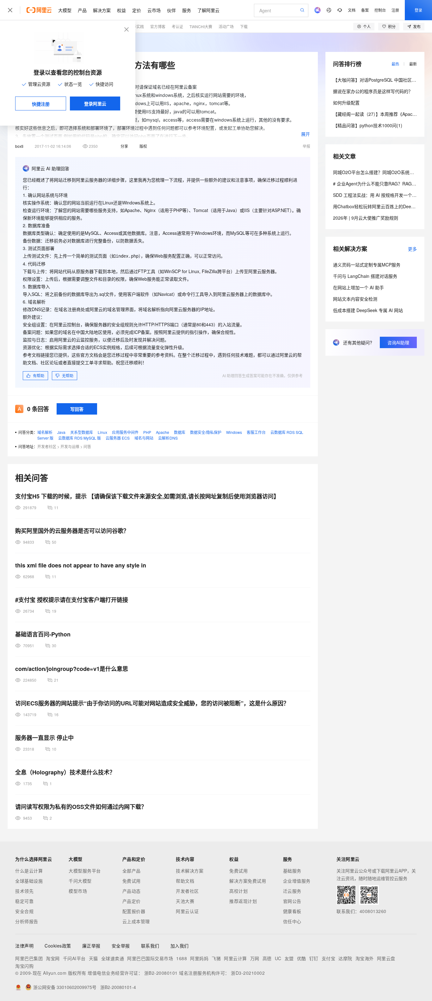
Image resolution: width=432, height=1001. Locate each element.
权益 (121, 10)
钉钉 (313, 958)
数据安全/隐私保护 (205, 432)
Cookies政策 (58, 945)
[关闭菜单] (10, 10)
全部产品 (131, 870)
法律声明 (24, 945)
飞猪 (216, 958)
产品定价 (131, 901)
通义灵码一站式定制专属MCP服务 (366, 264)
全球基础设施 (29, 881)
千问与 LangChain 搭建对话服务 (365, 276)
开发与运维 (69, 446)
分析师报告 (26, 921)
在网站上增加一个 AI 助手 (358, 287)
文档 (351, 10)
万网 (254, 958)
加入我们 (179, 945)
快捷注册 (41, 104)
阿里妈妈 (199, 958)
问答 (87, 446)
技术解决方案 (189, 870)
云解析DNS (168, 438)
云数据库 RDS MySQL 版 (79, 438)
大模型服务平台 (85, 870)
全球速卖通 (112, 958)
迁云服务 (292, 891)
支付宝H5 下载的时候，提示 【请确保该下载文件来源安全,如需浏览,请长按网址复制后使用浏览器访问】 (147, 496)
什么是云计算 (29, 870)
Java (61, 432)
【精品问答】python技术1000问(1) (367, 125)
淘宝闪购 (24, 966)
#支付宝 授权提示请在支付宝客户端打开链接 (71, 600)
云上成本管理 (136, 921)
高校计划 (238, 891)
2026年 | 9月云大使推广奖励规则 (365, 218)
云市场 (154, 10)
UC (278, 958)
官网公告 (292, 901)
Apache (162, 432)
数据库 (179, 432)
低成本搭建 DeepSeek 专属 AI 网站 (368, 310)
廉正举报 (91, 945)
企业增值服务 (297, 881)
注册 (395, 10)
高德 (267, 958)
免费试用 (131, 881)
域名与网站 (143, 438)
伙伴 (171, 10)
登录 (418, 10)
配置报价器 (133, 911)
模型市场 (78, 891)
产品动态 (131, 891)
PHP (147, 432)
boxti (19, 146)
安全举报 (121, 945)
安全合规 (24, 911)
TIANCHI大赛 (200, 26)
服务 (186, 10)
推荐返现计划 (243, 901)
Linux (102, 432)
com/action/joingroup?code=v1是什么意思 (71, 669)
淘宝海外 (364, 958)
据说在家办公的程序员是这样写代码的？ (373, 91)
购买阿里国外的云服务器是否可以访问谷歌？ (72, 531)
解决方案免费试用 (247, 881)
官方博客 (157, 26)
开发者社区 (46, 446)
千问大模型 (80, 881)
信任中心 (292, 921)
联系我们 (150, 945)
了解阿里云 (208, 10)
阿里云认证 (187, 911)
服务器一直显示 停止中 (44, 738)
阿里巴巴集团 (29, 958)
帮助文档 (185, 881)
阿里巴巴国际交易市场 (150, 958)
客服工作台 (256, 432)
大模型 (64, 10)
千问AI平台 (74, 958)
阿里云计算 (235, 958)
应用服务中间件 (125, 432)
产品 (82, 10)
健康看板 (292, 911)
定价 (136, 10)
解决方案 (102, 10)
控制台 (380, 10)
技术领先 (24, 891)
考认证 (177, 26)
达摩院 (345, 958)
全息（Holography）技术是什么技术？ (65, 772)
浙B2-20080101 (161, 973)
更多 (412, 249)
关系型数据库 (81, 432)
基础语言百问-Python (43, 634)
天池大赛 (185, 901)
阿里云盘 (386, 958)
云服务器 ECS (118, 438)
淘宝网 (53, 958)
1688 (181, 958)
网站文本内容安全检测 (355, 299)
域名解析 (44, 432)
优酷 (301, 958)
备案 (365, 10)
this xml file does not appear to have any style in (80, 565)
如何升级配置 (346, 102)
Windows (234, 432)
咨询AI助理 (398, 342)
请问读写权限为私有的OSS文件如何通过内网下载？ (81, 807)
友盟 (289, 958)
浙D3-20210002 (248, 973)
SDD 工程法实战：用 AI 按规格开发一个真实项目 (381, 195)
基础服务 (292, 870)
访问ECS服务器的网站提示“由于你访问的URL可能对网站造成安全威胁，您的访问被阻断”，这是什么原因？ (152, 703)
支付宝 (329, 958)
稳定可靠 (24, 901)
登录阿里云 (95, 103)
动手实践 (136, 26)
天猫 (93, 958)
